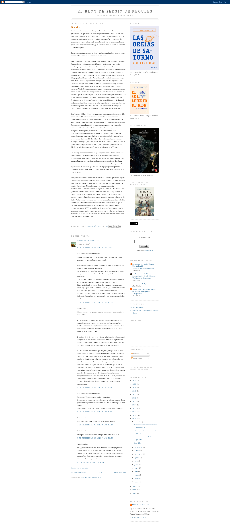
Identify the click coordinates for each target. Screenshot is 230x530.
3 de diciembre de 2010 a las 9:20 (94, 247)
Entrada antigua (120, 472)
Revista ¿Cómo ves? (137, 307)
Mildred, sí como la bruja (86, 240)
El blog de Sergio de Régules (115, 11)
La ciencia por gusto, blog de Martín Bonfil (143, 265)
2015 (134, 401)
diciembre (138, 422)
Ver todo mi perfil (138, 517)
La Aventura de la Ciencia (142, 273)
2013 (134, 408)
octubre (137, 450)
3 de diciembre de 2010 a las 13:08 (95, 302)
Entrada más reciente (78, 472)
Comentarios (137, 358)
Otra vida (137, 443)
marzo (137, 475)
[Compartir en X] (114, 226)
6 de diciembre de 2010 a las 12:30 (95, 411)
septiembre (139, 454)
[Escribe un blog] (112, 226)
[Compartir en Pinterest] (119, 226)
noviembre (139, 447)
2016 (134, 398)
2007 (134, 493)
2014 (134, 405)
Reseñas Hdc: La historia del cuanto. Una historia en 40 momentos (143, 277)
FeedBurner (148, 250)
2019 (134, 387)
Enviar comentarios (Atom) (90, 477)
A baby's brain (137, 294)
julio (136, 461)
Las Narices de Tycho (140, 283)
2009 (134, 486)
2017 (134, 394)
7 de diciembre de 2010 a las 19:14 (95, 425)
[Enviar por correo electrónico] (109, 226)
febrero (137, 478)
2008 (134, 489)
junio (137, 464)
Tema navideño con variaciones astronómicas (145, 426)
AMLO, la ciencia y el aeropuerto (143, 268)
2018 (134, 391)
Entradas (136, 353)
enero (137, 482)
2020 (134, 384)
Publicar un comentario (79, 468)
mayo (137, 468)
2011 (134, 415)
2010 (134, 418)
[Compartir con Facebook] (117, 226)
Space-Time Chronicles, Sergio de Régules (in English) (143, 290)
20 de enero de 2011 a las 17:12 (93, 462)
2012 (134, 412)
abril (136, 471)
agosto (137, 457)
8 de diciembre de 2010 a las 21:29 (95, 438)
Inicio (100, 472)
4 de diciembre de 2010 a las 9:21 (94, 387)
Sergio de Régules (140, 504)
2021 (134, 380)
